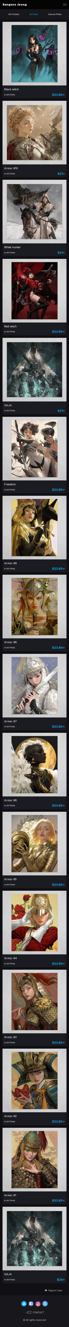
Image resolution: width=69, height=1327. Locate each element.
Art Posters (13, 14)
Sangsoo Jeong (15, 4)
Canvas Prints (54, 14)
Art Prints (33, 14)
